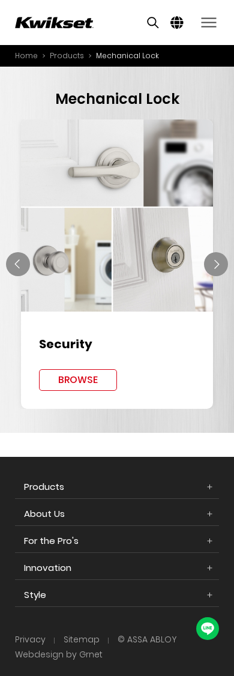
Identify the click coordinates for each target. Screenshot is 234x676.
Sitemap (82, 639)
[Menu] (208, 22)
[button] (18, 264)
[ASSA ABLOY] (54, 23)
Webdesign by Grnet (59, 654)
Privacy (30, 639)
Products (67, 55)
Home (26, 55)
